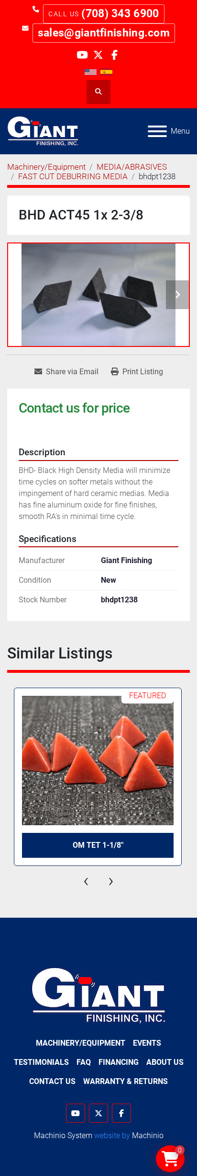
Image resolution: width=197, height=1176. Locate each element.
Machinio (148, 1135)
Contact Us (52, 1081)
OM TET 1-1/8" (98, 845)
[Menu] (157, 131)
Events (147, 1043)
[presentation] (86, 880)
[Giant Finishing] (98, 995)
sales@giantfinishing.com (104, 32)
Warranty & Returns (125, 1081)
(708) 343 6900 (120, 13)
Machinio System (63, 1135)
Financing (118, 1062)
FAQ (84, 1062)
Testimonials (41, 1062)
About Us (165, 1062)
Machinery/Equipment (80, 1043)
